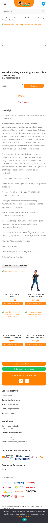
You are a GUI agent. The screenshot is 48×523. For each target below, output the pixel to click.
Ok (25, 520)
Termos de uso (8, 413)
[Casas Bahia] (19, 483)
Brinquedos (10, 18)
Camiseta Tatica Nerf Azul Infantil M (35, 296)
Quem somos (7, 395)
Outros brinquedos (21, 18)
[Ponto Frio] (30, 483)
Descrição (7, 110)
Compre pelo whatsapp (25, 369)
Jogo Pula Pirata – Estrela (12, 296)
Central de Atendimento (24, 364)
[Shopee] (19, 496)
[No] (45, 516)
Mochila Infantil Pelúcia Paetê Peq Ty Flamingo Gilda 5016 (12, 336)
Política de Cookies (23, 516)
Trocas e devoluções (10, 404)
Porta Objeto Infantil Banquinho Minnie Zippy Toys (35, 336)
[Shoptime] (19, 491)
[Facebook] (27, 381)
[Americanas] (30, 487)
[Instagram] (21, 381)
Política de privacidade (10, 409)
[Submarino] (7, 491)
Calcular (34, 86)
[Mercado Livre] (19, 487)
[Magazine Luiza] (7, 483)
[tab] (7, 110)
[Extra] (7, 487)
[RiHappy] (7, 496)
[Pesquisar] (43, 11)
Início (3, 18)
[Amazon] (30, 491)
